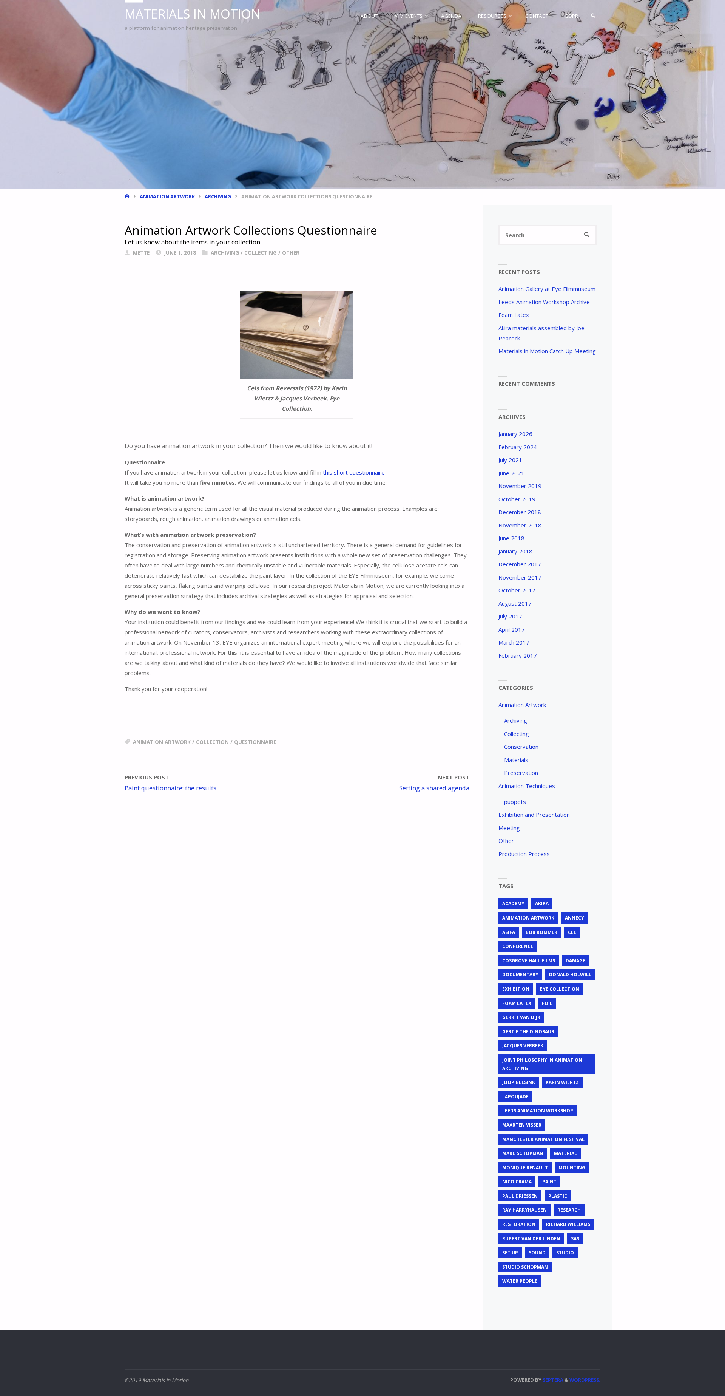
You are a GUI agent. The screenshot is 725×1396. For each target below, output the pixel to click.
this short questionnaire (354, 472)
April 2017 (511, 629)
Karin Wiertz (562, 1082)
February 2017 (517, 655)
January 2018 (515, 551)
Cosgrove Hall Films (528, 960)
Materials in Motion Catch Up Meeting (547, 351)
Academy (513, 903)
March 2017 (513, 642)
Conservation (521, 746)
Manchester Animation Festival (543, 1139)
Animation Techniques (526, 786)
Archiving (218, 196)
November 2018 (519, 525)
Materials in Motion (193, 13)
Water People (519, 1281)
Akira (542, 903)
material (565, 1153)
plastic (557, 1196)
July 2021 (510, 460)
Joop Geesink (518, 1082)
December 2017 (519, 564)
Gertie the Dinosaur (528, 1031)
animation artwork (162, 742)
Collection (212, 742)
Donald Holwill (570, 974)
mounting (571, 1167)
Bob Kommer (541, 932)
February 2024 (517, 447)
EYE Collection (559, 989)
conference (517, 946)
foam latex (516, 1003)
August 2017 (515, 603)
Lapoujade (515, 1096)
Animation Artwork (167, 196)
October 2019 (516, 499)
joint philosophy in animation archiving (542, 1064)
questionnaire (255, 742)
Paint (549, 1181)
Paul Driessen (520, 1196)
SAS (575, 1238)
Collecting (260, 252)
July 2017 (510, 616)
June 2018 (511, 538)
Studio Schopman (525, 1267)
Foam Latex (513, 314)
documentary (520, 974)
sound (537, 1252)
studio (565, 1252)
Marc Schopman (522, 1153)
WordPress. (584, 1379)
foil (547, 1003)
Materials (516, 760)
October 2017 (516, 590)
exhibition (515, 989)
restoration (518, 1224)
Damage (575, 960)
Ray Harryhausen (524, 1210)
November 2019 (519, 486)
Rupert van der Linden (531, 1238)
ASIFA (508, 932)
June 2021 (511, 473)
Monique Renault (525, 1167)
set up (510, 1252)
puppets (515, 801)
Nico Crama (517, 1181)
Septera (552, 1379)
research (569, 1210)
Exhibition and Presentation (534, 814)
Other (290, 252)
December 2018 (519, 512)
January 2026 (515, 434)
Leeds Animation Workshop (537, 1110)
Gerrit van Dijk (521, 1017)
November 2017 (519, 577)
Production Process (524, 854)
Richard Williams (568, 1224)
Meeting (509, 828)
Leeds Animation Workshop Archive (544, 302)
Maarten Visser (521, 1125)
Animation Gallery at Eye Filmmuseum (546, 288)
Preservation (521, 772)
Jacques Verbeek (522, 1045)
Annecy (574, 918)
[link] (593, 16)
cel (572, 932)
